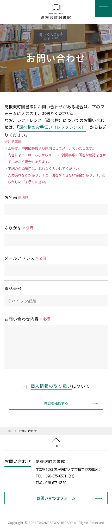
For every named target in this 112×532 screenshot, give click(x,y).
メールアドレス (25, 258)
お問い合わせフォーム (56, 498)
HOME (8, 431)
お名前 (16, 197)
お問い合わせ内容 (27, 319)
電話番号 (13, 288)
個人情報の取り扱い (51, 386)
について (60, 386)
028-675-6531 (56, 475)
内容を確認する (56, 403)
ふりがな (18, 228)
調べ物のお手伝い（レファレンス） (52, 127)
